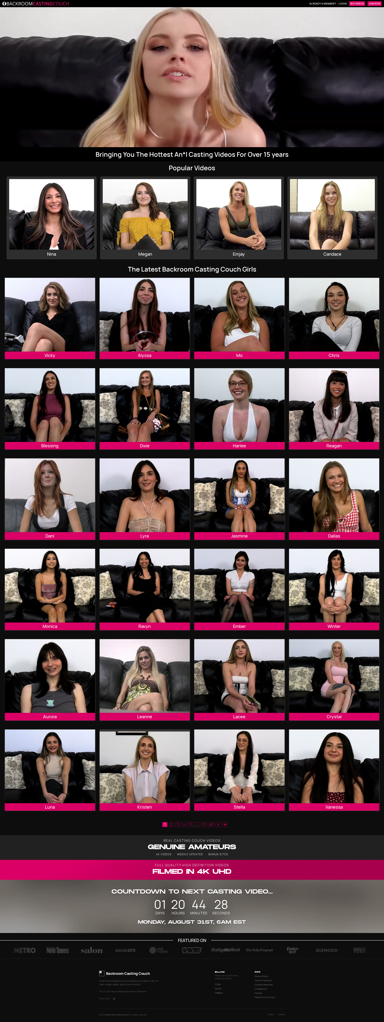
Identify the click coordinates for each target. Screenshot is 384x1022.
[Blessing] (50, 405)
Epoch (218, 988)
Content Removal (264, 984)
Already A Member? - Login (328, 3)
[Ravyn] (145, 585)
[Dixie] (145, 405)
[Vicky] (50, 315)
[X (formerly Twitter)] (114, 998)
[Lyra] (145, 495)
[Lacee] (239, 676)
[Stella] (239, 766)
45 (211, 824)
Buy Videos (357, 3)
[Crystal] (334, 676)
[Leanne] (145, 676)
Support (270, 1014)
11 (204, 824)
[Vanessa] (334, 766)
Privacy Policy (261, 976)
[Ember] (239, 585)
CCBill (217, 984)
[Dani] (50, 495)
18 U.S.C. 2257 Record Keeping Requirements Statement (123, 991)
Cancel (258, 993)
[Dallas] (334, 495)
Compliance (261, 988)
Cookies (281, 1014)
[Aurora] (50, 676)
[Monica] (50, 585)
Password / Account (265, 997)
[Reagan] (334, 405)
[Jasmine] (239, 495)
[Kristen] (145, 766)
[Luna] (50, 766)
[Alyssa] (145, 315)
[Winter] (334, 585)
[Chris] (334, 315)
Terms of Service (263, 980)
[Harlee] (239, 405)
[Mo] (239, 315)
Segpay (219, 992)
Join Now (374, 3)
